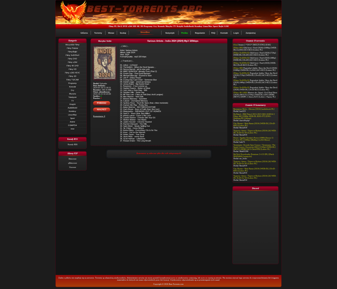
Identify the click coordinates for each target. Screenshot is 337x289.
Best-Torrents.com (176, 284)
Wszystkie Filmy (72, 45)
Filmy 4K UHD (73, 66)
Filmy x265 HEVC (72, 73)
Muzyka (169, 26)
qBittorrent (72, 163)
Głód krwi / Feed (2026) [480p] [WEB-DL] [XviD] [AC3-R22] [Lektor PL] (254, 59)
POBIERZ (101, 103)
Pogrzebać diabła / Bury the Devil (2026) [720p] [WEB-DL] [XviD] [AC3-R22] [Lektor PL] (255, 75)
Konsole (161, 26)
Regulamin (200, 33)
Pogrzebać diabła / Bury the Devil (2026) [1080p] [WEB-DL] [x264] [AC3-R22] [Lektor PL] (255, 69)
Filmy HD (73, 69)
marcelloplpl (244, 120)
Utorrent (72, 167)
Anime (72, 122)
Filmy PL (113, 26)
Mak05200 (243, 151)
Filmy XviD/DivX (72, 55)
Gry (155, 26)
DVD (125, 26)
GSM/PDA (72, 125)
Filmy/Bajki (72, 52)
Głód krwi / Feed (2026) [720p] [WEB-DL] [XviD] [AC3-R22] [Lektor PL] (254, 54)
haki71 (242, 142)
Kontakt (224, 33)
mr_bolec (243, 158)
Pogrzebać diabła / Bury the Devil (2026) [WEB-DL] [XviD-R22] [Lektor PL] (255, 88)
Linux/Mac (207, 26)
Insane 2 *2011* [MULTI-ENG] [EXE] (255, 45)
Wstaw (111, 33)
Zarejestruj (251, 33)
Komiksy (198, 26)
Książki (180, 26)
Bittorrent (72, 159)
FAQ (213, 33)
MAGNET (101, 109)
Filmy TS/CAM (72, 80)
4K (138, 26)
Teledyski (72, 97)
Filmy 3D (72, 76)
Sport (215, 26)
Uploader (103, 83)
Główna (84, 33)
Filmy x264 (72, 62)
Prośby (184, 33)
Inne (72, 129)
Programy (148, 26)
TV (174, 26)
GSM (226, 26)
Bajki (221, 26)
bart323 (242, 111)
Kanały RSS (72, 144)
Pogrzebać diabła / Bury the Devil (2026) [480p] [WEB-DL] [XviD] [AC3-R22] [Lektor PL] (255, 82)
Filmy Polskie (72, 48)
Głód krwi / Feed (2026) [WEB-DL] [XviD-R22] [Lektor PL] (254, 64)
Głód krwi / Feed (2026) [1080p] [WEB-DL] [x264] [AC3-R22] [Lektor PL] (255, 49)
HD (134, 26)
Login (236, 33)
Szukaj (123, 33)
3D (141, 26)
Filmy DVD (72, 59)
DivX (120, 26)
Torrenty (98, 33)
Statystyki (169, 33)
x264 (130, 26)
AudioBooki (189, 26)
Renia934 (243, 128)
